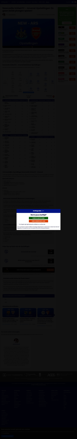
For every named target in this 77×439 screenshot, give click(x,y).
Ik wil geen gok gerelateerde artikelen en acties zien (32, 224)
